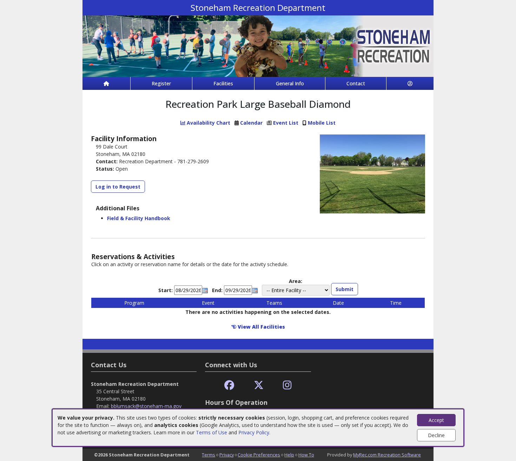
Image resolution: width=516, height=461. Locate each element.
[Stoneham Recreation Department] (258, 45)
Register (161, 83)
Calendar (251, 122)
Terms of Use (211, 432)
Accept (436, 420)
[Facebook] (229, 385)
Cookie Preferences (259, 455)
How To (306, 455)
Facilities (223, 83)
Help (289, 455)
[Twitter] (259, 385)
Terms (208, 455)
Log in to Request (117, 186)
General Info (290, 83)
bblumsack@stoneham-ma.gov (146, 406)
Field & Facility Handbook (138, 218)
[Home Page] (106, 83)
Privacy (226, 455)
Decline (436, 435)
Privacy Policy (253, 432)
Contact (355, 83)
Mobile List (322, 122)
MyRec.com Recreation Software (387, 455)
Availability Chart (207, 122)
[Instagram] (287, 385)
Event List (285, 122)
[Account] (410, 83)
